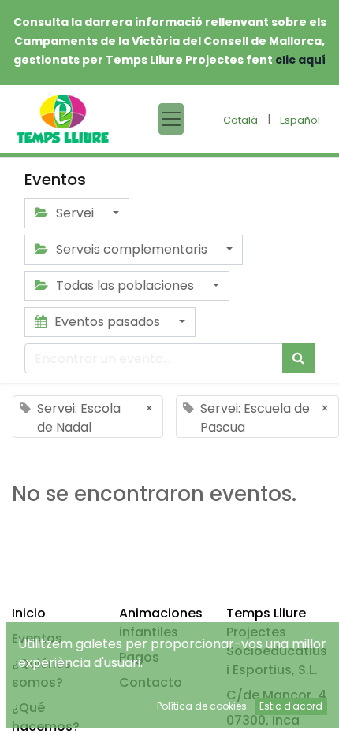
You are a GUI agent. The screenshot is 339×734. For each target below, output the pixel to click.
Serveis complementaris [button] (131, 249)
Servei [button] (75, 213)
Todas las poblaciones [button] (125, 285)
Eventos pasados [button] (107, 322)
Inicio (29, 613)
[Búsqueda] (298, 358)
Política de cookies (202, 706)
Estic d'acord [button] (290, 706)
